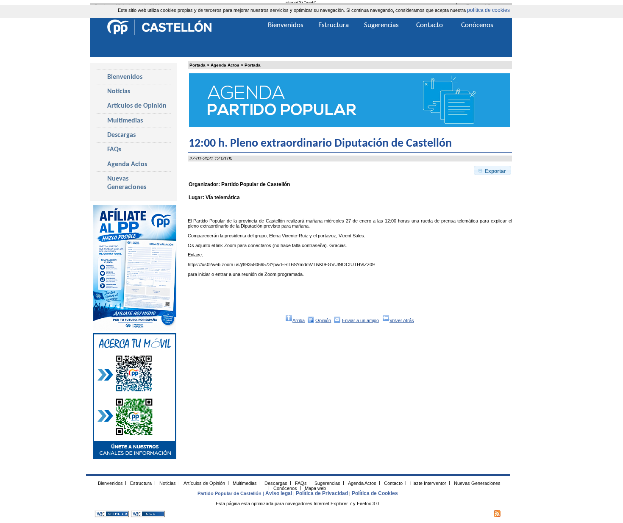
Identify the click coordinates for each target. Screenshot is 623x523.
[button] (492, 170)
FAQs (114, 149)
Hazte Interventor (428, 482)
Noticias (118, 91)
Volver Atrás (401, 320)
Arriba (298, 320)
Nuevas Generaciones (126, 183)
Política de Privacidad (322, 493)
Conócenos (477, 25)
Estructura (333, 25)
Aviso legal (278, 493)
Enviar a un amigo (360, 320)
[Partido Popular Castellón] (159, 33)
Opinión (323, 320)
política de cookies (488, 10)
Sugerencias (381, 25)
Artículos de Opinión (137, 106)
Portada (197, 65)
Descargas (121, 135)
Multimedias (125, 120)
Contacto (429, 25)
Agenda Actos (225, 65)
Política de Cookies (375, 493)
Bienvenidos (124, 77)
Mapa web (315, 487)
